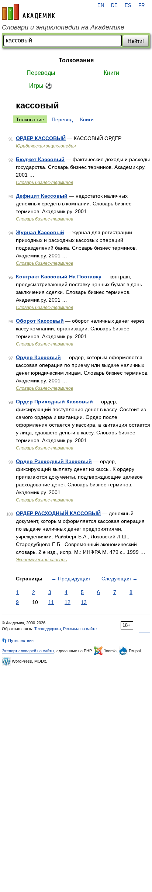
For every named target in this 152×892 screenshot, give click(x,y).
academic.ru (28, 12)
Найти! (136, 41)
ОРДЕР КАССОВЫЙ (41, 138)
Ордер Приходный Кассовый (54, 402)
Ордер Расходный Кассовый (54, 461)
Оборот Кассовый (40, 321)
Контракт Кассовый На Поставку (58, 277)
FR (141, 5)
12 (67, 602)
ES (128, 5)
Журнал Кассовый (40, 232)
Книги (111, 73)
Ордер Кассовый (38, 357)
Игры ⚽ (40, 86)
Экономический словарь (41, 559)
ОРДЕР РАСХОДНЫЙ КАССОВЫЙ (58, 513)
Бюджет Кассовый (40, 159)
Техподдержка (47, 629)
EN (100, 5)
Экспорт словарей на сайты (28, 651)
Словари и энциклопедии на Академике (63, 27)
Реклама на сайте (80, 629)
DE (114, 5)
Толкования (76, 60)
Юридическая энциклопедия (46, 146)
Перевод (62, 119)
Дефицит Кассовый (42, 196)
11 (51, 602)
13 (84, 602)
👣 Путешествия (18, 640)
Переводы (41, 73)
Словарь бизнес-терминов (44, 182)
